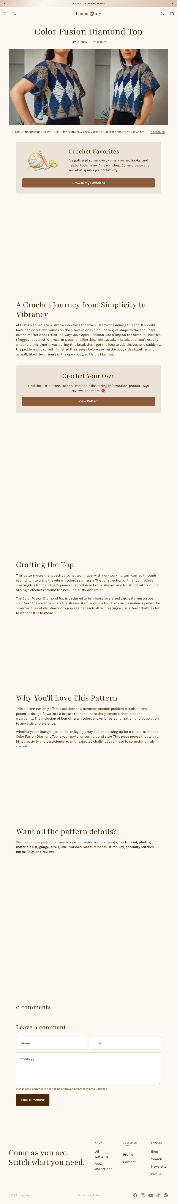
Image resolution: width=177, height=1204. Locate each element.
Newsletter (159, 1166)
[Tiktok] (158, 1195)
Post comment (32, 1100)
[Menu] (5, 13)
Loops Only (24, 1195)
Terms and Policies (88, 1195)
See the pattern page (32, 842)
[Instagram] (142, 1195)
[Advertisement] (88, 261)
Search (156, 1159)
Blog (154, 1151)
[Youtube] (150, 1195)
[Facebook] (135, 1195)
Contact (129, 1162)
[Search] (14, 13)
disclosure (158, 132)
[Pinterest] (165, 1195)
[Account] (162, 13)
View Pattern (89, 401)
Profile (128, 1154)
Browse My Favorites (88, 183)
